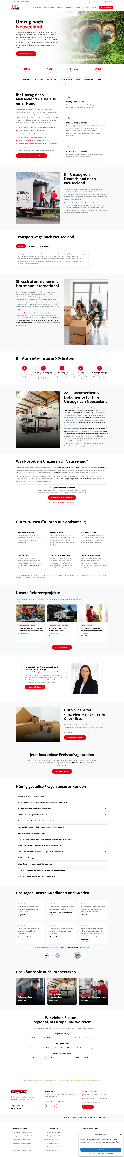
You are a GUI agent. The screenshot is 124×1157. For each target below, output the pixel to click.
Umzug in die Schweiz (53, 1143)
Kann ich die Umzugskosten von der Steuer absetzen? (36, 876)
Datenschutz (74, 1117)
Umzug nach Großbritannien (54, 1132)
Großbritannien (33, 1048)
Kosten (78, 79)
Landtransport (44, 246)
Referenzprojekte (89, 79)
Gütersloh (88, 1038)
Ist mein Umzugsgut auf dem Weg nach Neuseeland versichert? (40, 845)
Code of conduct (87, 1117)
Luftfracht (32, 246)
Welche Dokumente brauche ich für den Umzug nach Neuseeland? (41, 827)
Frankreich (46, 1048)
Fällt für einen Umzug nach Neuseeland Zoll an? (34, 815)
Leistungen (26, 79)
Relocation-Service (52, 79)
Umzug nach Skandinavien (54, 1146)
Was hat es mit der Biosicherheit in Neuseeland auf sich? (37, 821)
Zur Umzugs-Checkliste (74, 737)
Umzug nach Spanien (53, 1150)
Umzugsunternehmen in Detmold (22, 1146)
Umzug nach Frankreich (53, 1136)
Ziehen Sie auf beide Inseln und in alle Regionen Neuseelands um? (41, 852)
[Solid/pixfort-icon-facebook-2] (17, 1108)
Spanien (93, 1048)
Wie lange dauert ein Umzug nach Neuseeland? (34, 809)
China (35, 1058)
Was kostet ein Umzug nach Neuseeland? (32, 796)
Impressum (110, 1153)
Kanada (44, 1058)
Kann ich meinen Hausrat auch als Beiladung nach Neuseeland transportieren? (45, 839)
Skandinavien (81, 1048)
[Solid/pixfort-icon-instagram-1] (14, 1108)
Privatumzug (32, 127)
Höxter (57, 1038)
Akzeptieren (101, 1150)
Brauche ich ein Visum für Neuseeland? (31, 833)
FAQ (99, 79)
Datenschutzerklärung (102, 1153)
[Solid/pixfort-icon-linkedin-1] (12, 1108)
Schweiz (69, 1048)
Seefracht (21, 246)
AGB (80, 1117)
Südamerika (67, 1058)
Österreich (58, 1048)
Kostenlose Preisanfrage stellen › (66, 502)
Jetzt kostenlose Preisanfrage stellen (31, 156)
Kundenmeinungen (62, 84)
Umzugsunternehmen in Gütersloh (22, 1150)
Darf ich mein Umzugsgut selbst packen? (32, 858)
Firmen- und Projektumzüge (93, 991)
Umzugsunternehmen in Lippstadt (22, 1143)
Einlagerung (30, 140)
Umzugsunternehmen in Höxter (21, 1139)
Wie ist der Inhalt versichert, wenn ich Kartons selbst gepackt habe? (41, 870)
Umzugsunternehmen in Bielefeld (22, 1136)
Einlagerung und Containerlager (62, 991)
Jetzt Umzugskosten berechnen (61, 497)
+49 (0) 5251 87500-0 (95, 2)
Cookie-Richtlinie (92, 1153)
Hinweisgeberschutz (99, 1117)
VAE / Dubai (87, 1058)
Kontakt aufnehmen (34, 687)
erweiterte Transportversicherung (28, 565)
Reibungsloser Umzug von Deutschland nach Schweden (93, 623)
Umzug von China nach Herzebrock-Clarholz (62, 623)
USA (77, 1058)
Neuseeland (55, 1058)
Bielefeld (47, 1038)
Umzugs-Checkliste (28, 575)
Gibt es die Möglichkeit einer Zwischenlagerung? (35, 864)
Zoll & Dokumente (66, 79)
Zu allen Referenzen (61, 647)
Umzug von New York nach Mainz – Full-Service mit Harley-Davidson (30, 623)
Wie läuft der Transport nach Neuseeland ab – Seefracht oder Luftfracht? (43, 802)
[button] (120, 1134)
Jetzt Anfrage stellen (25, 54)
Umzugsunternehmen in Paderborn (22, 1132)
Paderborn (35, 1038)
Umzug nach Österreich (53, 1139)
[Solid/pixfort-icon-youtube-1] (20, 1108)
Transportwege (38, 79)
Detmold (77, 1038)
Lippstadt (67, 1038)
